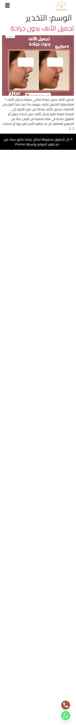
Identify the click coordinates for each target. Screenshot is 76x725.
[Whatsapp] (65, 715)
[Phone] (65, 705)
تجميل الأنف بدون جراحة (42, 28)
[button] (7, 5)
